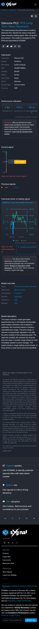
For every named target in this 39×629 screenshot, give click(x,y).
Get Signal (20, 162)
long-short (18, 296)
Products (6, 553)
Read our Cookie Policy (10, 615)
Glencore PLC (12, 10)
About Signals (7, 572)
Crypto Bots (7, 557)
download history (28, 247)
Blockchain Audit (8, 563)
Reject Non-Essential (12, 620)
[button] (32, 16)
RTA (15, 303)
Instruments (4, 10)
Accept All (31, 620)
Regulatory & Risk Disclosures (19, 600)
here (21, 270)
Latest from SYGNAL (10, 575)
